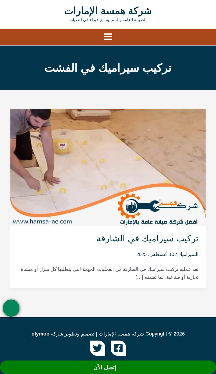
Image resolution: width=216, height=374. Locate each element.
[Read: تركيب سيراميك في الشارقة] (108, 167)
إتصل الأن (105, 367)
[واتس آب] (11, 308)
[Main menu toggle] (108, 37)
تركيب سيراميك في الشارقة (147, 238)
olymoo (41, 334)
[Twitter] (97, 348)
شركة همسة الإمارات (108, 10)
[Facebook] (118, 348)
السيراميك (188, 254)
